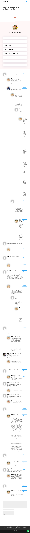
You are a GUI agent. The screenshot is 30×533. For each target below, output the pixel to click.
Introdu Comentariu (22, 519)
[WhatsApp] (28, 531)
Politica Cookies (19, 526)
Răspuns (24, 73)
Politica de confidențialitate (12, 526)
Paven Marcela (9, 326)
